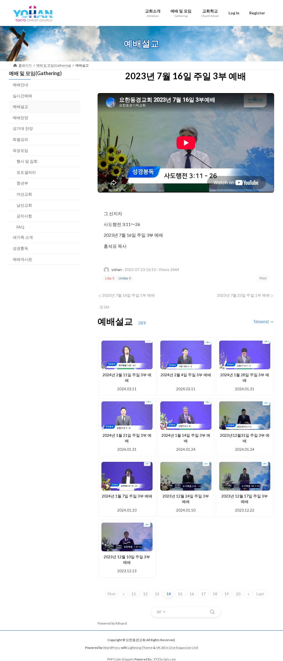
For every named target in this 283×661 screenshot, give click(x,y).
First (112, 593)
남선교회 (24, 204)
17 (203, 593)
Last (260, 593)
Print (263, 278)
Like (109, 278)
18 (215, 593)
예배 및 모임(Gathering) (35, 73)
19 (226, 593)
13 (157, 593)
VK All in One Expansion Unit (177, 648)
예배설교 (20, 106)
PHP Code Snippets (120, 659)
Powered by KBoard (112, 623)
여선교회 (24, 194)
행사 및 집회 (27, 161)
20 (238, 593)
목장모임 (20, 150)
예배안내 (20, 84)
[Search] (212, 612)
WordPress (111, 648)
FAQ (20, 226)
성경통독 (20, 248)
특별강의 (20, 139)
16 (192, 593)
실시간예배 (22, 95)
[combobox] (264, 321)
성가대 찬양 (23, 128)
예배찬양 (20, 117)
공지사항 (24, 216)
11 (134, 593)
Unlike (125, 278)
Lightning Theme (140, 648)
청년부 (22, 183)
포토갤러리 (26, 172)
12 (145, 593)
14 (168, 593)
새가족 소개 (23, 237)
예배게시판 (22, 259)
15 (180, 593)
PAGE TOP (271, 636)
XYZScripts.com (165, 659)
